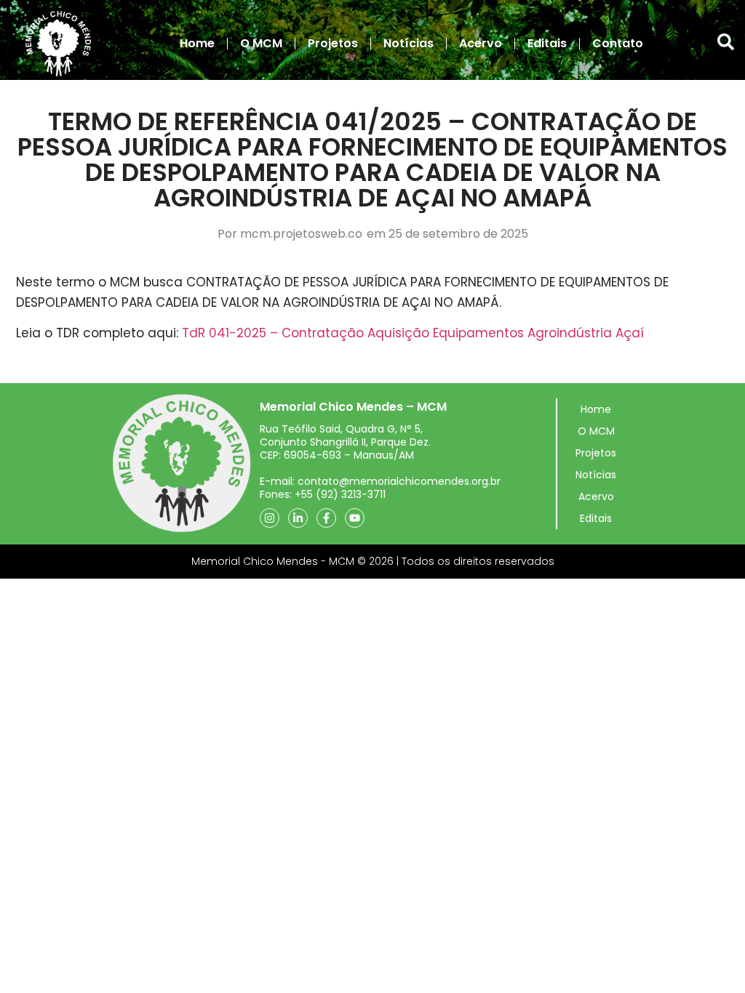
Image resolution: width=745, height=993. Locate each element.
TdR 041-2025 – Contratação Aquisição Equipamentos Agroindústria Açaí (413, 333)
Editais (547, 43)
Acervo (480, 43)
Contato (617, 43)
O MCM (261, 43)
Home (197, 43)
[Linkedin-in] (298, 518)
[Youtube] (354, 518)
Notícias (408, 43)
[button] (725, 41)
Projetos (333, 43)
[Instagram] (269, 518)
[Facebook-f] (326, 518)
